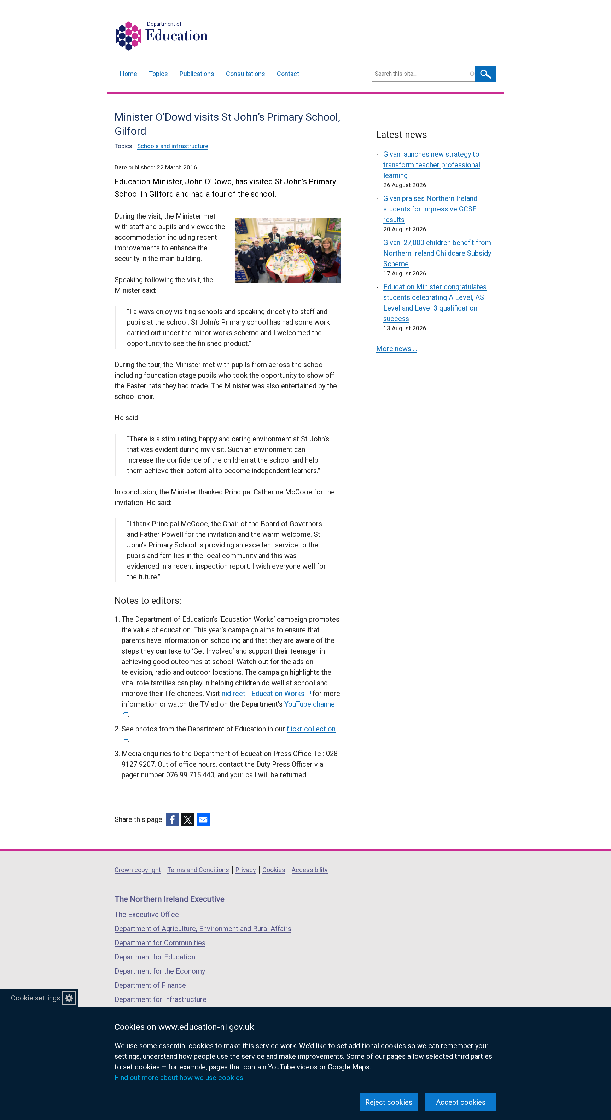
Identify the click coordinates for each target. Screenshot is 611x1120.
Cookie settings (35, 998)
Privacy (245, 870)
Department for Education (155, 957)
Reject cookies (388, 1102)
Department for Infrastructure (160, 999)
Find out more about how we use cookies (179, 1077)
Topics (158, 73)
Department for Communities (160, 943)
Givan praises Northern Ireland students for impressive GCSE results (430, 209)
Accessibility (310, 870)
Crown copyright (138, 870)
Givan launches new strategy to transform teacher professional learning (431, 165)
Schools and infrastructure (172, 146)
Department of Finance (150, 985)
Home (128, 73)
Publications (197, 73)
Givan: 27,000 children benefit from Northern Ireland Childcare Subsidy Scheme (437, 253)
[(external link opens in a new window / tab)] (172, 819)
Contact (288, 73)
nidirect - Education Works (266, 693)
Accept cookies (460, 1102)
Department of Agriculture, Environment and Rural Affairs (203, 928)
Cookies (273, 870)
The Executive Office (147, 914)
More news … (396, 348)
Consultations (245, 73)
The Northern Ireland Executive (170, 899)
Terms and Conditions (198, 870)
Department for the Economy (160, 971)
